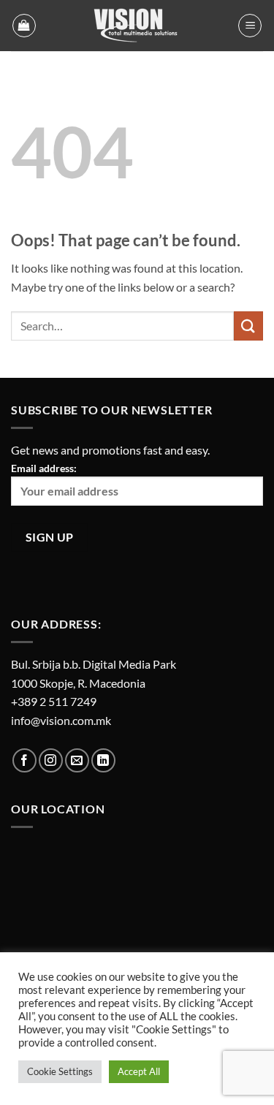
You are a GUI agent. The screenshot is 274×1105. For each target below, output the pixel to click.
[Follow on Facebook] (24, 760)
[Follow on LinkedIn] (103, 760)
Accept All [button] (139, 1071)
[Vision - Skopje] (137, 25)
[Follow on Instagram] (51, 760)
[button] (24, 25)
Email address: (44, 468)
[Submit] (248, 325)
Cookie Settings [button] (60, 1071)
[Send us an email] (77, 760)
